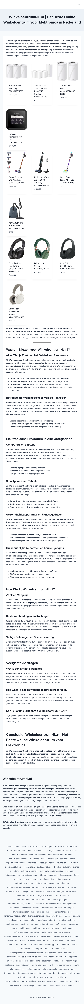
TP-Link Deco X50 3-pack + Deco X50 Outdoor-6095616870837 (41, 91)
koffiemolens (47, 908)
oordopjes (34, 932)
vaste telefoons (46, 977)
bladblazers (71, 850)
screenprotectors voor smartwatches (26, 953)
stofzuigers (58, 961)
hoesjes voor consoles (45, 891)
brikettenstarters (55, 855)
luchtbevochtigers (36, 916)
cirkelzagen (53, 859)
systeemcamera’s (63, 965)
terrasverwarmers (66, 969)
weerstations (54, 985)
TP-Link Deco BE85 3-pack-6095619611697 (16, 88)
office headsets (21, 932)
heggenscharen (13, 891)
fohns (76, 875)
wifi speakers (68, 985)
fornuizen (16, 879)
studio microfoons (39, 965)
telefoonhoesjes (17, 969)
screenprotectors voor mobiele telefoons (50, 948)
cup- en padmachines (15, 863)
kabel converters (53, 904)
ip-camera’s (38, 904)
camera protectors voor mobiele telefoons (27, 859)
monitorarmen (12, 924)
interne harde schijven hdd (19, 904)
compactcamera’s (67, 859)
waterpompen (29, 985)
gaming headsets (30, 879)
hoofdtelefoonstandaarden (28, 900)
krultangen (69, 908)
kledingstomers (69, 904)
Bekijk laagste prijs (15, 99)
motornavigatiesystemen (42, 924)
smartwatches (13, 957)
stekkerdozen (22, 961)
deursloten (73, 863)
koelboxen (14, 908)
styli (51, 965)
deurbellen (61, 863)
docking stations (44, 867)
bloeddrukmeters (19, 855)
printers (76, 936)
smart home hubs (66, 953)
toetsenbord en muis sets (29, 973)
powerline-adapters (62, 936)
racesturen (12, 940)
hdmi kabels (71, 887)
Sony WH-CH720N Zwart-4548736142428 (67, 266)
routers (24, 944)
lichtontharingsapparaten (15, 916)
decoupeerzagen (47, 863)
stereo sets (35, 961)
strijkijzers (9, 965)
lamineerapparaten (20, 912)
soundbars (49, 957)
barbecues (39, 850)
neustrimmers (67, 928)
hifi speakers (27, 891)
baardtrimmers (13, 850)
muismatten (73, 924)
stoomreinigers (71, 961)
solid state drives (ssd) (32, 957)
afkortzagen (47, 846)
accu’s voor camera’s (31, 846)
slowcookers (50, 953)
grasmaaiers (49, 883)
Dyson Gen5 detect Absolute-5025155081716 (67, 180)
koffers (36, 908)
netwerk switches (51, 928)
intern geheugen (60, 900)
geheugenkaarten (64, 879)
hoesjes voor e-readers (67, 891)
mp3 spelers (60, 924)
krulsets (58, 908)
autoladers (59, 846)
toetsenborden (49, 973)
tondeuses (62, 973)
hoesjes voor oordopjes (25, 895)
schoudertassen (69, 944)
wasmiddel (75, 981)
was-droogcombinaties (57, 981)
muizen (14, 928)
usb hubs (22, 977)
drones (76, 867)
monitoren (24, 924)
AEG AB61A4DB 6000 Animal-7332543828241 (16, 226)
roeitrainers (72, 940)
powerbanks (45, 936)
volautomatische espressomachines (20, 981)
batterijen (50, 850)
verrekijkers (61, 977)
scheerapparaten (52, 944)
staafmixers (61, 957)
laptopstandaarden (63, 912)
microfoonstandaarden (47, 920)
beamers (60, 850)
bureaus (68, 855)
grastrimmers (63, 883)
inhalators (46, 900)
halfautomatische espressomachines (23, 887)
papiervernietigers (49, 932)
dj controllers (29, 867)
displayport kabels (13, 867)
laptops (49, 912)
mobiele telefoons (67, 920)
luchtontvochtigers (54, 916)
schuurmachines (23, 948)
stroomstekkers (23, 965)
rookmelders (12, 944)
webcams (42, 985)
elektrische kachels (29, 871)
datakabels (33, 863)
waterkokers (15, 985)
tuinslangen (75, 973)
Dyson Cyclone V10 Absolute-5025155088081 (16, 180)
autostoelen (71, 846)
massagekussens (72, 916)
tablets (76, 965)
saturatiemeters (36, 944)
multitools (37, 928)
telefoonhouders (33, 969)
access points (13, 846)
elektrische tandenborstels (51, 871)
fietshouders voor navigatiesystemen (21, 875)
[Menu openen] (79, 4)
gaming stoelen (47, 879)
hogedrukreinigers (45, 895)
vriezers (41, 981)
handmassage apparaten (53, 887)
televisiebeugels (49, 969)
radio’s (22, 940)
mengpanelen (29, 920)
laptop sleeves (37, 912)
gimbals (38, 883)
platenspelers (32, 936)
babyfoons (27, 850)
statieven (10, 961)
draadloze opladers (62, 867)
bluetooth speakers (37, 855)
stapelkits (72, 957)
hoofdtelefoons (62, 895)
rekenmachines (44, 940)
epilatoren (69, 871)
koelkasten (26, 908)
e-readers (14, 871)
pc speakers (64, 932)
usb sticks (33, 977)
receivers (31, 940)
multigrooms (25, 928)
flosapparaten (66, 875)
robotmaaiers (58, 940)
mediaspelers (15, 920)
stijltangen (46, 961)
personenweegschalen (14, 936)
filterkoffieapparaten (49, 875)
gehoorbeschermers (24, 883)
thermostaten (10, 973)
